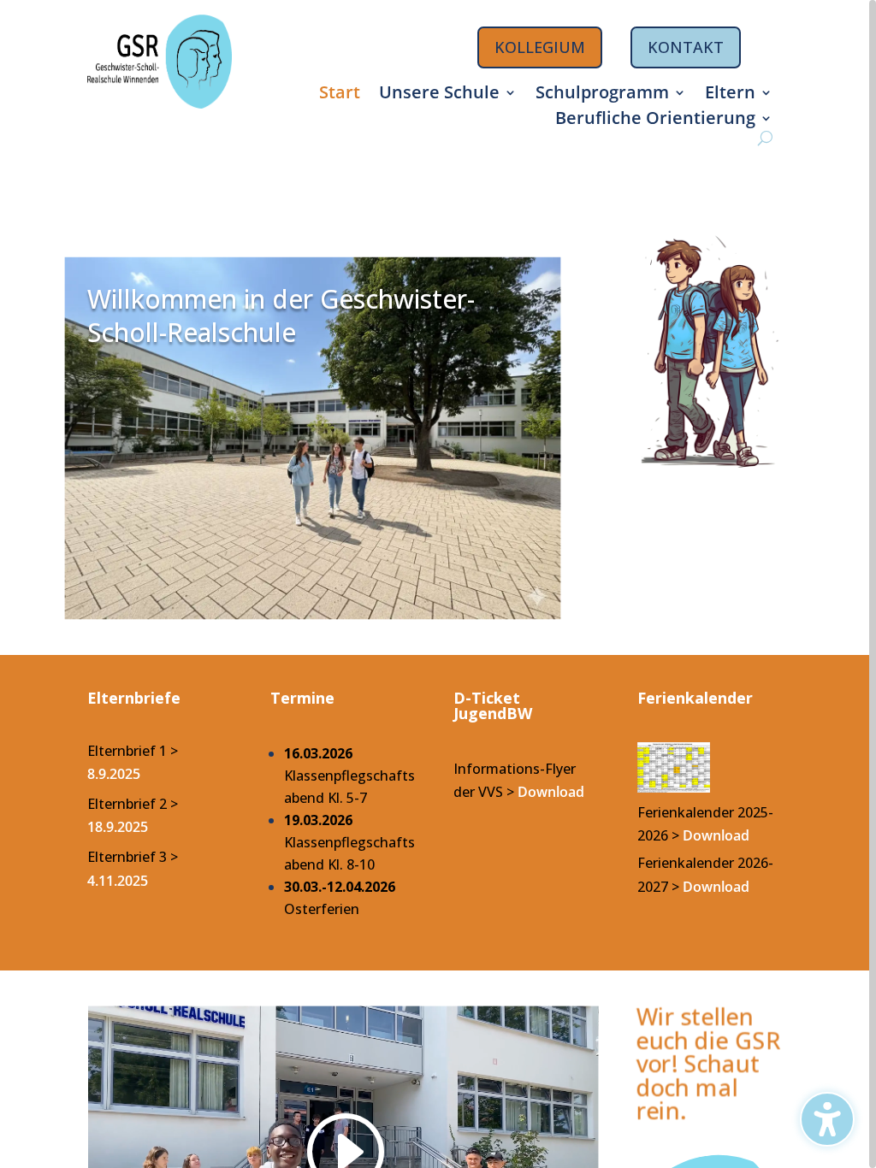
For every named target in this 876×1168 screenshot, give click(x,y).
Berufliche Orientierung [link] (655, 120)
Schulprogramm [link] (602, 94)
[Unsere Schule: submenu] (511, 93)
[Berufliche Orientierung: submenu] (767, 119)
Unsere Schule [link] (439, 94)
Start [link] (339, 94)
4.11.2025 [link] (117, 880)
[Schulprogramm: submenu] (681, 93)
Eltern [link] (730, 94)
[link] (160, 103)
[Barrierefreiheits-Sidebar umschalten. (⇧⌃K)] (827, 1119)
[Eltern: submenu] (767, 93)
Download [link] (716, 835)
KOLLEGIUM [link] (539, 47)
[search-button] (765, 138)
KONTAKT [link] (686, 47)
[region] (438, 584)
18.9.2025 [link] (117, 826)
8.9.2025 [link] (113, 773)
